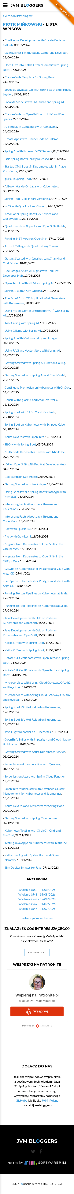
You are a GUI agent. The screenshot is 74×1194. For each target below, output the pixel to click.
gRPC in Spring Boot (18, 178)
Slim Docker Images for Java (23, 867)
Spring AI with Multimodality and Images (31, 338)
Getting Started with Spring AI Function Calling (35, 362)
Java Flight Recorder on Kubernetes (28, 732)
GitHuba (21, 1100)
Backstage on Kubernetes (21, 476)
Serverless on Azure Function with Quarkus (32, 764)
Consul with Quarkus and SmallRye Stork (31, 399)
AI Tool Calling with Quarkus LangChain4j (31, 246)
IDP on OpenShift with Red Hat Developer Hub (35, 464)
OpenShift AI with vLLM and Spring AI (29, 283)
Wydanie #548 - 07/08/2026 (37, 899)
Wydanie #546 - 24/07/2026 (37, 908)
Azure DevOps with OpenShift (24, 436)
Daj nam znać (37, 952)
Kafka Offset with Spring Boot (24, 642)
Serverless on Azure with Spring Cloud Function (35, 776)
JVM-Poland (50, 1100)
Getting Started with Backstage (25, 484)
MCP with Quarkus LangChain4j (25, 206)
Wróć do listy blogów (18, 15)
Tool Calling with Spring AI (22, 323)
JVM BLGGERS (27, 5)
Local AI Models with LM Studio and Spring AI (34, 102)
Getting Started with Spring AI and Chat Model (35, 375)
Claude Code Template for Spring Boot (30, 77)
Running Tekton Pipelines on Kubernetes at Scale (36, 593)
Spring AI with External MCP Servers (28, 151)
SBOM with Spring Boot (20, 444)
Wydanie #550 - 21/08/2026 (37, 889)
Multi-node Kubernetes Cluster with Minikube (35, 452)
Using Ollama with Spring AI (23, 330)
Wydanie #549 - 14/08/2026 (37, 894)
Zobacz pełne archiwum (37, 918)
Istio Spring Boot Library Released (27, 159)
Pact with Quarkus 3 (18, 528)
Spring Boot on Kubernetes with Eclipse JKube (35, 424)
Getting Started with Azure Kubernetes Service (35, 751)
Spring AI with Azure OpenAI (23, 290)
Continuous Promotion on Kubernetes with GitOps (37, 387)
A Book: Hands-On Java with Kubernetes (31, 186)
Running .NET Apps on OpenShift (26, 238)
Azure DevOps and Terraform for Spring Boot (34, 806)
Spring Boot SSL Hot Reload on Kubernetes (32, 707)
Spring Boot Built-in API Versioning (27, 198)
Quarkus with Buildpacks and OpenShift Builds (35, 226)
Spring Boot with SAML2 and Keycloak (30, 412)
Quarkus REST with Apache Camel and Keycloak (36, 52)
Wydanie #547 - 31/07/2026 (37, 904)
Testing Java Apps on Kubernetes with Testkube (36, 843)
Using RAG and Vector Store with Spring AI (32, 350)
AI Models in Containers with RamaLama (31, 126)
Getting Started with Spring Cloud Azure (31, 818)
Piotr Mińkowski (22, 24)
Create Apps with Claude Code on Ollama (31, 139)
